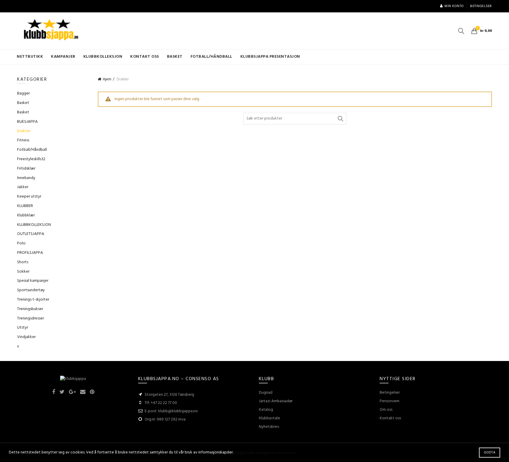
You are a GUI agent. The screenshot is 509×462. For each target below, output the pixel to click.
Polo (21, 243)
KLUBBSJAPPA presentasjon (270, 56)
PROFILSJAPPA (30, 252)
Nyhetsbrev (269, 426)
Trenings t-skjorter (33, 299)
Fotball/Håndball (211, 56)
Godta (490, 453)
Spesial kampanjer (32, 280)
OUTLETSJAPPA (30, 234)
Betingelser (481, 6)
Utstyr (22, 327)
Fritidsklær (26, 168)
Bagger (23, 93)
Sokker (23, 271)
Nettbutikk (30, 56)
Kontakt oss (144, 56)
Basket (175, 56)
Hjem (107, 79)
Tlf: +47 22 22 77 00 (161, 403)
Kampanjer (63, 56)
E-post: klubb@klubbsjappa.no (171, 411)
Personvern (389, 401)
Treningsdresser (30, 318)
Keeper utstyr (29, 196)
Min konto (454, 6)
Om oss (386, 409)
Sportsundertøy (31, 290)
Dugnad (265, 392)
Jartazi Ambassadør (275, 401)
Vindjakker (26, 337)
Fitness (23, 140)
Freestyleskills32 (31, 159)
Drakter (23, 131)
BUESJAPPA (27, 121)
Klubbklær (26, 215)
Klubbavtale (269, 418)
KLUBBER (25, 206)
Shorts (22, 262)
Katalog (266, 409)
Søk (340, 119)
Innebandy (26, 178)
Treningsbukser (30, 309)
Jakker (22, 187)
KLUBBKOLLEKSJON (103, 56)
